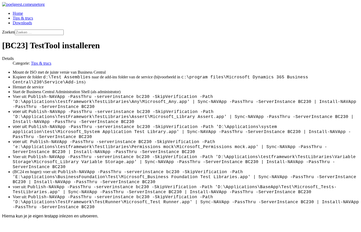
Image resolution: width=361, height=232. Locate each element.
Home (18, 13)
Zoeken (8, 32)
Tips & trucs (23, 18)
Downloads (22, 23)
